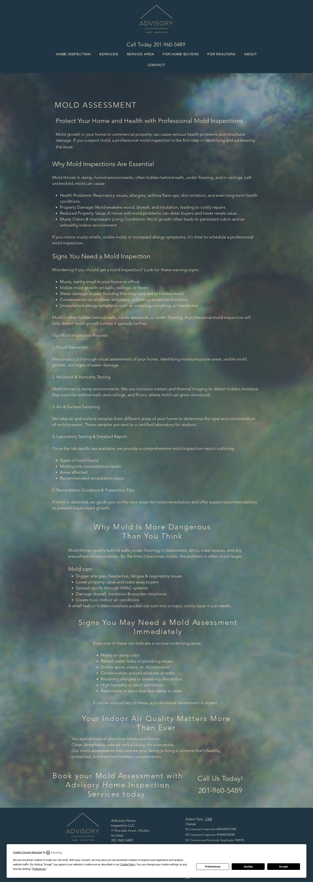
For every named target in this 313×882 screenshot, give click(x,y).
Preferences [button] (39, 869)
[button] (140, 54)
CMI (208, 819)
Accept (283, 866)
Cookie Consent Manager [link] (27, 852)
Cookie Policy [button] (127, 864)
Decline (248, 866)
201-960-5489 (169, 44)
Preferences (213, 866)
